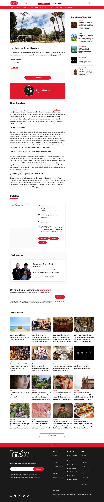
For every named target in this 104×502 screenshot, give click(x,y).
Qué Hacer (18, 7)
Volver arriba (53, 445)
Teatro (36, 7)
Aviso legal (55, 462)
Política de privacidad (58, 466)
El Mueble (84, 462)
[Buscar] (85, 3)
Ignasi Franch (47, 90)
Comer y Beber (26, 7)
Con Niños (56, 7)
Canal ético (56, 473)
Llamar (42, 242)
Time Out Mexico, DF (72, 479)
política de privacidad (47, 301)
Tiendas (50, 7)
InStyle (83, 466)
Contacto (55, 455)
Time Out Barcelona (72, 455)
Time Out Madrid (71, 464)
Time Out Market (68, 7)
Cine (46, 7)
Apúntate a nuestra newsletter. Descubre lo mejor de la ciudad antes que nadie (30, 292)
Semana (83, 459)
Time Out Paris (71, 475)
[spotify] (24, 496)
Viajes (61, 7)
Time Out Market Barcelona (71, 460)
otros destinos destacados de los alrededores (31, 112)
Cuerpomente (84, 477)
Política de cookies (57, 470)
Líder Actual (84, 481)
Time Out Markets (57, 3)
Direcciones (43, 238)
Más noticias (52, 435)
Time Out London (71, 468)
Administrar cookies (58, 477)
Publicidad (55, 459)
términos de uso (36, 301)
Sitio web (54, 238)
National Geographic (86, 470)
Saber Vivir (84, 484)
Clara (82, 473)
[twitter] (19, 496)
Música (41, 7)
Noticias (12, 7)
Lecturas (83, 455)
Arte (32, 7)
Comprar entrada (37, 77)
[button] (34, 204)
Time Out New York (72, 472)
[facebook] (15, 496)
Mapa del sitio (56, 490)
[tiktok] (28, 496)
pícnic (19, 121)
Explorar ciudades (44, 3)
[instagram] (11, 496)
